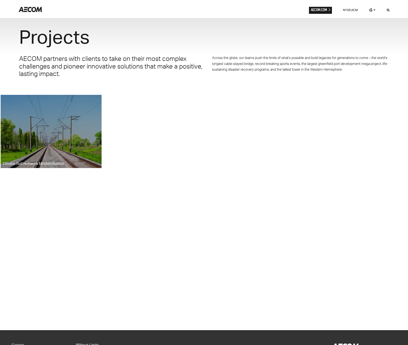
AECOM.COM (319, 10)
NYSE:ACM (350, 10)
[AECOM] (30, 11)
